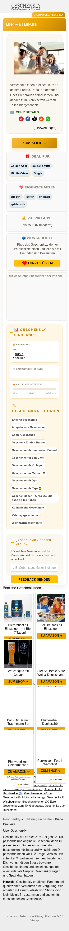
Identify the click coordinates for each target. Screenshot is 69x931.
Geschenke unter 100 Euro (39, 801)
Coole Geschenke (23, 434)
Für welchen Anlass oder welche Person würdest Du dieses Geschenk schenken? (33, 555)
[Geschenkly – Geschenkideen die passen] (26, 6)
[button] (21, 118)
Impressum (12, 916)
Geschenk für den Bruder (28, 442)
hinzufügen (40, 263)
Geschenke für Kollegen (28, 465)
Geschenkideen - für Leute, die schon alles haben (32, 498)
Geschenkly (11, 819)
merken (23, 784)
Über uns (50, 916)
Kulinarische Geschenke (28, 507)
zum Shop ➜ (18, 681)
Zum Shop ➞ (34, 143)
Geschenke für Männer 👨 (29, 473)
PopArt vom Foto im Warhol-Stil (50, 762)
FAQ (59, 916)
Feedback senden (34, 579)
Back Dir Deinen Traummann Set (18, 722)
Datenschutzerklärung (31, 916)
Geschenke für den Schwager (35, 781)
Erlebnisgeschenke (24, 419)
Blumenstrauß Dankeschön (50, 722)
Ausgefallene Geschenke (28, 427)
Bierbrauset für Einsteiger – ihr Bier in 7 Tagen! (18, 628)
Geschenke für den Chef (28, 457)
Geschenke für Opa (24, 480)
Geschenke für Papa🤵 (27, 488)
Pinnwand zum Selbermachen (18, 763)
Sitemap (34, 920)
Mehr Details (24, 112)
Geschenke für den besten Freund (34, 450)
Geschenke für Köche (38, 793)
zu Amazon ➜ (51, 635)
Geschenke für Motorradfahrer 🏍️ (24, 797)
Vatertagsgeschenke (25, 515)
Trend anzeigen (19, 356)
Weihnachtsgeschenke (27, 522)
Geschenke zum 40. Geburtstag (23, 805)
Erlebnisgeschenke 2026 (48, 15)
